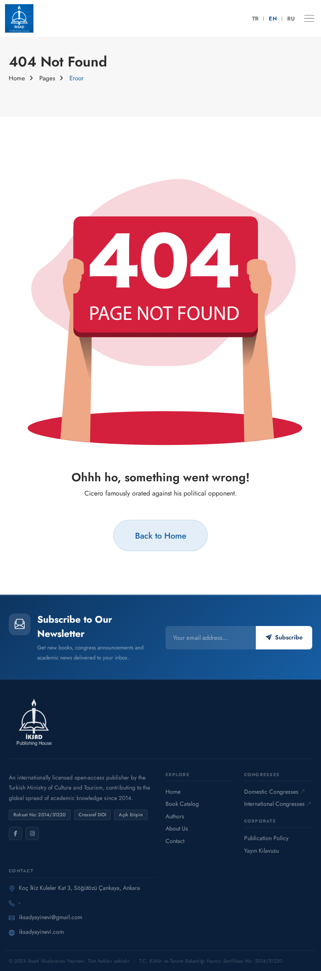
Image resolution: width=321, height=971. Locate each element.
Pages (47, 78)
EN (273, 18)
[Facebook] (15, 833)
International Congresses (274, 804)
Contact (175, 841)
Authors (175, 816)
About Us (177, 828)
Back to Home (160, 535)
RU (291, 18)
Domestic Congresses (271, 791)
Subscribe (289, 637)
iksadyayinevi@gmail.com (50, 917)
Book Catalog (182, 804)
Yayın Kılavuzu (261, 850)
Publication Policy (266, 838)
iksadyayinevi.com (41, 932)
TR (255, 18)
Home (17, 78)
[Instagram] (32, 833)
